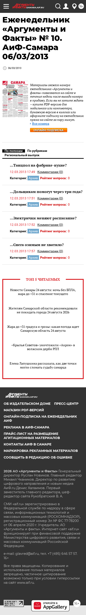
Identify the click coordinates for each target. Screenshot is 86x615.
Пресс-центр (66, 404)
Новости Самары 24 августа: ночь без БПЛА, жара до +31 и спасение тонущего (43, 292)
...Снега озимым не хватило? (37, 244)
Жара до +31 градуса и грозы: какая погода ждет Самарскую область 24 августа (43, 328)
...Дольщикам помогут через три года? (46, 191)
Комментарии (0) (50, 172)
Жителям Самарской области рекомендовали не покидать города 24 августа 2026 (43, 310)
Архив (33, 178)
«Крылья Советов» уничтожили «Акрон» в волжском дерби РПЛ (43, 347)
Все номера (40, 123)
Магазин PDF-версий (24, 410)
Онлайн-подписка (48, 130)
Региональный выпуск (22, 155)
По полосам (14, 151)
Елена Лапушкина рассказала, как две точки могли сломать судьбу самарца (43, 365)
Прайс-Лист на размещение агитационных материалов (32, 436)
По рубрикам (37, 151)
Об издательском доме (27, 404)
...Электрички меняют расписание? (43, 218)
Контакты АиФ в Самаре (27, 444)
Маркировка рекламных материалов (41, 451)
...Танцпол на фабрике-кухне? (38, 165)
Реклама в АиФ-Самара (26, 427)
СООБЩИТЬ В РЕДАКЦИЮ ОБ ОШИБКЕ (38, 457)
